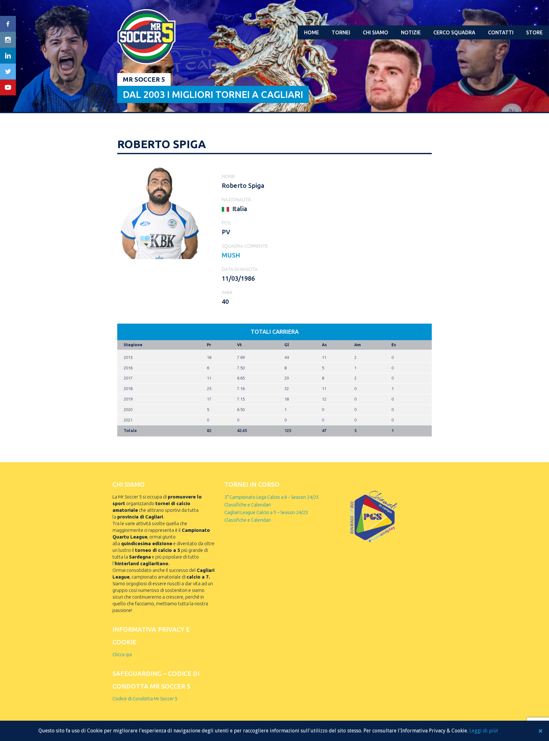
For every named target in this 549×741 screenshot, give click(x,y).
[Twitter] (8, 71)
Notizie (411, 32)
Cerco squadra (454, 32)
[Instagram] (8, 40)
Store (534, 32)
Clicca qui (122, 654)
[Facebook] (8, 24)
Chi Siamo (375, 32)
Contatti (500, 32)
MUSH (231, 255)
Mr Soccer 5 (144, 79)
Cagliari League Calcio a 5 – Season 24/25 (266, 512)
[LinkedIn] (8, 56)
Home (311, 32)
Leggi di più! (483, 731)
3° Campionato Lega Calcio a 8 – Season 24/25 (271, 497)
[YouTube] (8, 87)
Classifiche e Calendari (247, 504)
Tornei (341, 32)
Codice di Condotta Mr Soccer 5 (144, 698)
